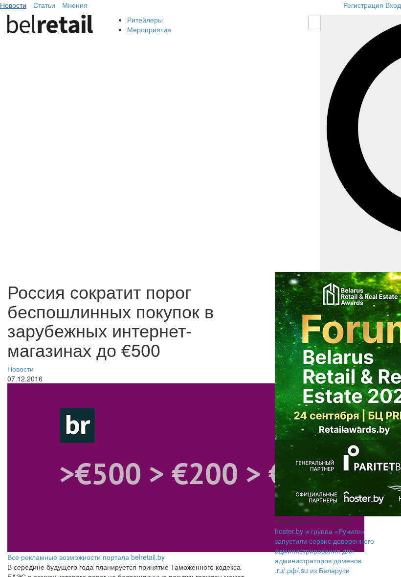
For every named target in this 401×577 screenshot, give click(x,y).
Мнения (75, 5)
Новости (13, 5)
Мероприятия (149, 29)
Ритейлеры (145, 19)
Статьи (44, 5)
